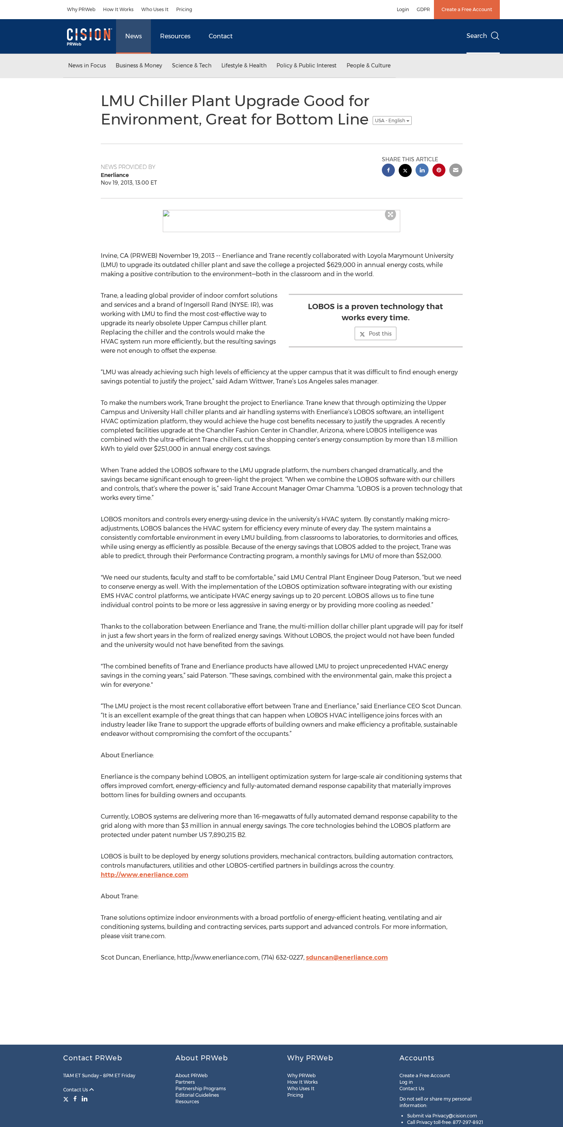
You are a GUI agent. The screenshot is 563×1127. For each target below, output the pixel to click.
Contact (220, 36)
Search (476, 35)
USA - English (390, 120)
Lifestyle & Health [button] (244, 65)
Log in (406, 1082)
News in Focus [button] (87, 65)
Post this (380, 333)
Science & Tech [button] (191, 65)
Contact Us (76, 1090)
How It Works (118, 9)
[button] (281, 213)
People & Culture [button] (369, 65)
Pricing (184, 9)
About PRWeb (191, 1075)
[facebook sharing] (388, 171)
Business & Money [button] (139, 65)
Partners (185, 1082)
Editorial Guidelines (197, 1095)
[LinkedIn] (85, 1098)
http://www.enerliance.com (144, 874)
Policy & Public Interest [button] (307, 65)
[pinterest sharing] (438, 171)
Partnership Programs (200, 1088)
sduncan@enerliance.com (347, 957)
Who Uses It (155, 9)
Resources (175, 36)
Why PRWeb (81, 9)
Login (403, 9)
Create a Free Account (467, 9)
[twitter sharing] (405, 171)
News (133, 36)
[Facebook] (75, 1098)
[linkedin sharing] (422, 171)
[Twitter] (66, 1098)
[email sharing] (455, 171)
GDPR (423, 9)
